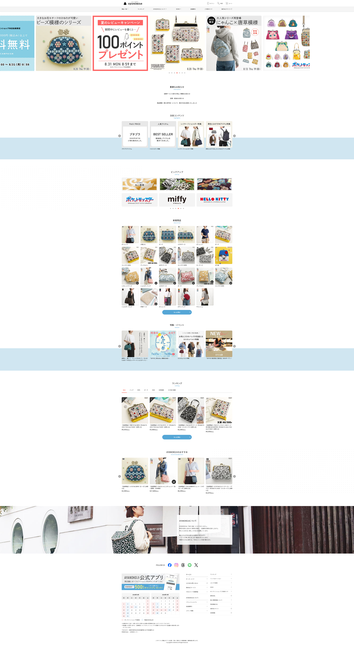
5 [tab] (180, 73)
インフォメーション (215, 578)
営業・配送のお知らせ (177, 98)
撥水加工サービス (191, 587)
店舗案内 (193, 9)
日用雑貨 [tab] (161, 390)
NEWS (212, 587)
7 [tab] (185, 73)
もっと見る (177, 312)
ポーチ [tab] (146, 390)
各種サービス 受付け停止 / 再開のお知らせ (177, 94)
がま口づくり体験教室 (192, 592)
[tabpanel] (177, 415)
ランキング (141, 9)
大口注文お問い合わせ (192, 583)
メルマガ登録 (213, 583)
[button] (220, 3)
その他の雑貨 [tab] (172, 390)
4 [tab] (177, 73)
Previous (119, 136)
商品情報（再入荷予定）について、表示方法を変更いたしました (177, 103)
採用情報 (212, 613)
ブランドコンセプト (191, 602)
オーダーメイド (190, 579)
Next (234, 136)
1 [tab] (169, 73)
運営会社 (212, 596)
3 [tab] (174, 73)
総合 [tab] (124, 390)
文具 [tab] (153, 390)
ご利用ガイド (208, 9)
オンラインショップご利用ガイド (219, 591)
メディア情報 (189, 611)
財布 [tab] (139, 390)
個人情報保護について (216, 600)
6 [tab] (182, 73)
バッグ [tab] (131, 390)
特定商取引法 (213, 604)
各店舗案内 (189, 606)
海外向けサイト (225, 9)
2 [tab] (172, 73)
